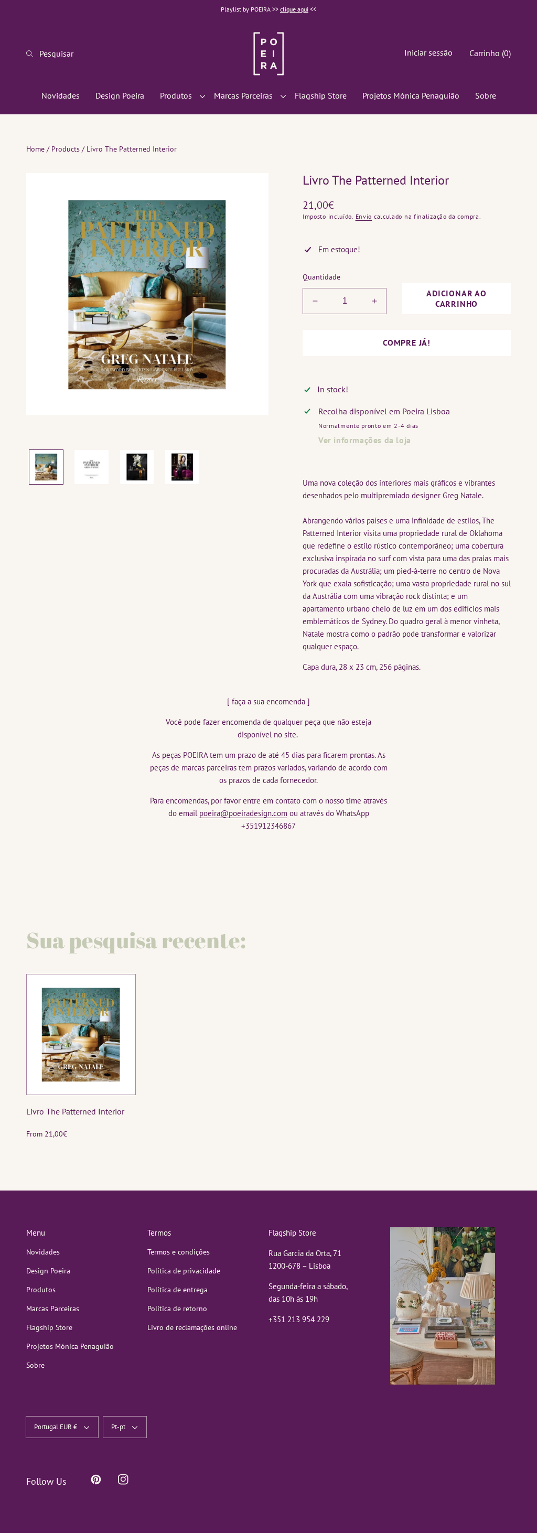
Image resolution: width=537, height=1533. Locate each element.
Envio (364, 216)
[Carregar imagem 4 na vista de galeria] (182, 466)
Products (65, 149)
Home (35, 149)
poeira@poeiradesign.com (243, 813)
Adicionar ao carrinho (456, 298)
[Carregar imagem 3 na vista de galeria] (137, 466)
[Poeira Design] (268, 53)
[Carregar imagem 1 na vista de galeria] (46, 466)
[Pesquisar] (32, 53)
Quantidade (321, 277)
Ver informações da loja (364, 440)
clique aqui (294, 9)
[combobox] (60, 53)
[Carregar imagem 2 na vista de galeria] (91, 466)
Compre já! (407, 342)
